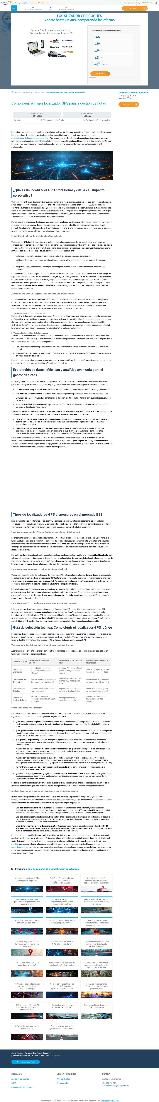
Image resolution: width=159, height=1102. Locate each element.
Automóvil (18, 92)
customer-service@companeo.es (115, 1085)
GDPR (13, 1083)
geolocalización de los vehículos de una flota (29, 138)
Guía (43, 92)
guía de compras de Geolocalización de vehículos (53, 869)
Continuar (99, 74)
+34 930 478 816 (109, 1083)
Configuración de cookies (21, 1087)
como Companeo (18, 847)
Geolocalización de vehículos (31, 92)
